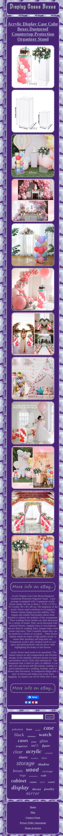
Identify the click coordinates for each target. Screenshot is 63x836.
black (19, 734)
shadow (43, 764)
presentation (33, 776)
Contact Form (33, 817)
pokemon (17, 729)
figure (46, 745)
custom (33, 782)
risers (23, 757)
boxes (18, 770)
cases (23, 740)
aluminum (31, 736)
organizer (22, 746)
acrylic (34, 751)
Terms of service (33, 828)
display (20, 787)
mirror (32, 794)
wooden (34, 758)
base (29, 729)
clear (18, 751)
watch (45, 734)
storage (25, 763)
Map (33, 812)
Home (33, 807)
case (49, 728)
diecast (36, 789)
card (42, 782)
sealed (51, 782)
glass (44, 741)
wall (35, 746)
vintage (47, 771)
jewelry (49, 789)
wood (32, 770)
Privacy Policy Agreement (33, 823)
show (44, 758)
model (37, 730)
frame (33, 742)
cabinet (18, 780)
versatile (49, 753)
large (23, 775)
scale (43, 775)
